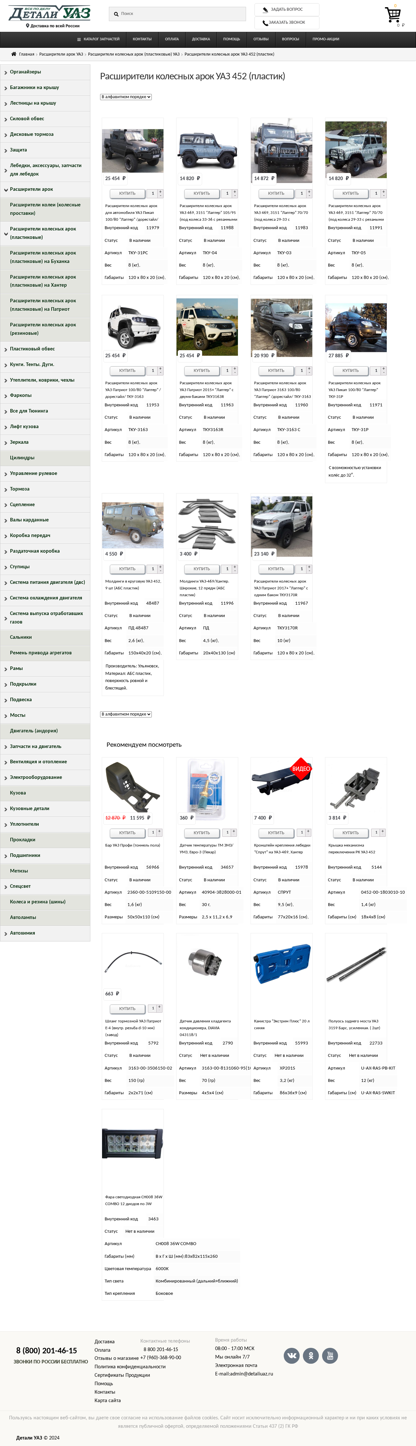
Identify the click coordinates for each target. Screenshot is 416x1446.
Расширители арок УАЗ (61, 54)
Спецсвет (20, 886)
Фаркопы (21, 395)
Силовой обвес (27, 119)
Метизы (19, 871)
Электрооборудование (36, 777)
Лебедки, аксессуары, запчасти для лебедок (46, 170)
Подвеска (21, 700)
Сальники (21, 637)
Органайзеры (25, 72)
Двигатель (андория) (34, 731)
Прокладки (22, 840)
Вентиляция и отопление (38, 762)
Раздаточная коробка (35, 551)
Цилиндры (22, 458)
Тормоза (20, 489)
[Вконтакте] (292, 1356)
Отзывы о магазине (117, 1358)
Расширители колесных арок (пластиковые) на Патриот (43, 305)
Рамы (16, 668)
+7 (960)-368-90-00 (160, 1358)
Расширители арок (31, 189)
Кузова (18, 793)
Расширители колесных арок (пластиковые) (43, 233)
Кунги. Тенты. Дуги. (32, 364)
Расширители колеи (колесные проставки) (45, 209)
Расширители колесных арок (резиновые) (43, 329)
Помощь (104, 1384)
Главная (26, 54)
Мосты (17, 715)
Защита (18, 150)
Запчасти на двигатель (35, 746)
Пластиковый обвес (32, 349)
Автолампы (23, 917)
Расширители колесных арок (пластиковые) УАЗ (134, 54)
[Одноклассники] (311, 1356)
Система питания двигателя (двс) (47, 582)
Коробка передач (30, 535)
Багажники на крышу (34, 87)
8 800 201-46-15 (161, 1349)
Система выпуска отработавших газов (46, 618)
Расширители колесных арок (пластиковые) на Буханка (43, 257)
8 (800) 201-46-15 (46, 1351)
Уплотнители (24, 824)
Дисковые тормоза (32, 134)
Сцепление (22, 504)
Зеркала (19, 442)
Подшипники (25, 855)
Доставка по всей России (55, 26)
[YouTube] (330, 1356)
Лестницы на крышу (33, 103)
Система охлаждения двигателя (46, 598)
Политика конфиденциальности (130, 1367)
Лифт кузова (24, 426)
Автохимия (22, 933)
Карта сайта (108, 1400)
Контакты (105, 1392)
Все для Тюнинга (29, 411)
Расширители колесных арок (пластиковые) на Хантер (43, 281)
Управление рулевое (33, 473)
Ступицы (20, 567)
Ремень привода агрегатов (41, 653)
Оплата (102, 1350)
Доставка (105, 1342)
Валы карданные (29, 520)
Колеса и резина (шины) (38, 902)
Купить (127, 193)
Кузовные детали (29, 808)
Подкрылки (23, 684)
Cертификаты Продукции (122, 1375)
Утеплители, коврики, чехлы (42, 380)
